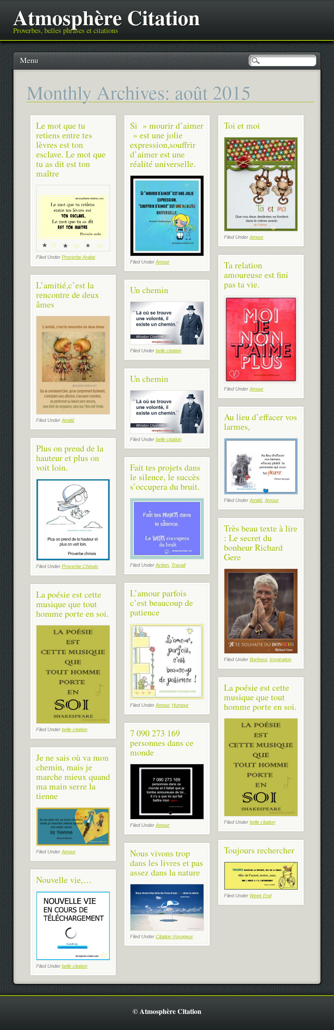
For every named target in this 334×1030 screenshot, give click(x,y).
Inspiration (280, 659)
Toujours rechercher (259, 850)
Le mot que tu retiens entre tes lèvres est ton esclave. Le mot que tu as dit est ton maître (71, 149)
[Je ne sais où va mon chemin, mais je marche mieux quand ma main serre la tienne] (73, 843)
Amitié (68, 420)
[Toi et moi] (261, 229)
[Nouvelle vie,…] (73, 958)
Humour (180, 705)
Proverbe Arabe (78, 257)
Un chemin (149, 290)
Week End (260, 895)
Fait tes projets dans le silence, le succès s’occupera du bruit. (165, 476)
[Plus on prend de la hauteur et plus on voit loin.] (73, 558)
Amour (163, 261)
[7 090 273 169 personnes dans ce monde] (167, 817)
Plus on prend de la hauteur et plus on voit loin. (70, 457)
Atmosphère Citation (106, 17)
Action (162, 565)
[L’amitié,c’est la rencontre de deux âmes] (73, 412)
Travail (178, 565)
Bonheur (258, 659)
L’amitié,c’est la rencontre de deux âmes (67, 294)
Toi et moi (242, 125)
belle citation (168, 350)
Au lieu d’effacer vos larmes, (260, 421)
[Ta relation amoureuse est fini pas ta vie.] (261, 381)
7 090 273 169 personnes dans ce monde (162, 742)
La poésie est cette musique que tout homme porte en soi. (72, 604)
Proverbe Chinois (80, 566)
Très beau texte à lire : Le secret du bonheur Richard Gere (260, 542)
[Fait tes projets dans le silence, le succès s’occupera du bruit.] (167, 557)
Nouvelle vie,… (64, 880)
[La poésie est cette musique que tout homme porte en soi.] (73, 721)
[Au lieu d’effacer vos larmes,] (261, 492)
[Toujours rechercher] (261, 887)
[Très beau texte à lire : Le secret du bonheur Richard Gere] (261, 651)
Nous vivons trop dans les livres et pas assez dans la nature (166, 862)
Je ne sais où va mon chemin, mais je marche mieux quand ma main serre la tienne (73, 777)
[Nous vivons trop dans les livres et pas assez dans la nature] (167, 928)
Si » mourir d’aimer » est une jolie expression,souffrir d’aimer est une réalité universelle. (167, 145)
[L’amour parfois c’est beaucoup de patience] (167, 697)
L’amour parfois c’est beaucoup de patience (161, 602)
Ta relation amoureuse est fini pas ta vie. (256, 274)
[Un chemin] (167, 342)
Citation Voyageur (174, 936)
